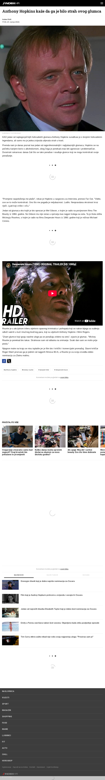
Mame (5, 729)
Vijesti (5, 698)
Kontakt (32, 767)
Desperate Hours (61, 370)
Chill (4, 754)
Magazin (6, 710)
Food (4, 723)
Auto (4, 748)
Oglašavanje (6, 767)
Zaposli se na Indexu (20, 767)
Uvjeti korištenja (52, 767)
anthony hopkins (10, 370)
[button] (102, 3)
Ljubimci (6, 735)
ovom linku (64, 377)
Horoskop (7, 761)
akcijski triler (43, 370)
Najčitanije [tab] (52, 575)
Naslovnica (8, 691)
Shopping (7, 716)
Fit (3, 742)
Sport (5, 704)
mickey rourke (27, 370)
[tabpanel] (52, 613)
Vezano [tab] (86, 575)
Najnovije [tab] (19, 575)
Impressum (41, 767)
